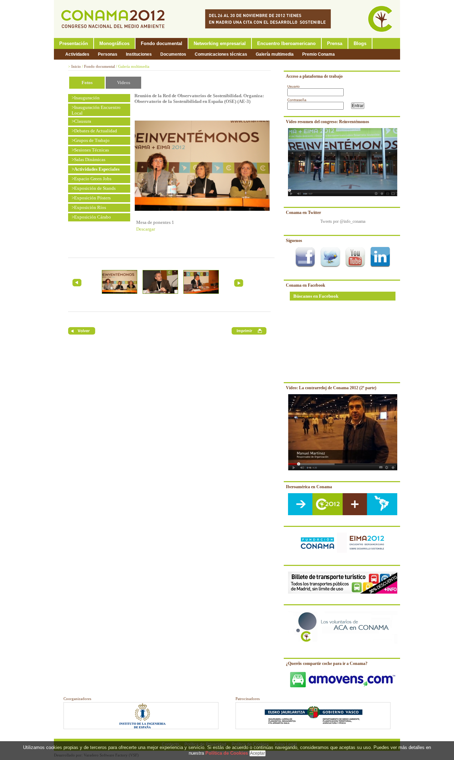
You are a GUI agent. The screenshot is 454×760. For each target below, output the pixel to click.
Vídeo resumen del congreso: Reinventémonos (327, 121)
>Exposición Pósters (91, 197)
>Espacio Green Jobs (91, 178)
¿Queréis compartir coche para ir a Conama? (326, 663)
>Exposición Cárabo (91, 217)
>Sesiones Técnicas (90, 150)
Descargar (145, 229)
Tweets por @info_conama (342, 221)
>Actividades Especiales (96, 169)
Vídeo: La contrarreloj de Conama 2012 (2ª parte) (331, 387)
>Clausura (81, 121)
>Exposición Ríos (89, 207)
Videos (123, 82)
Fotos (87, 82)
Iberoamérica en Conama (309, 486)
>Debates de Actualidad (94, 130)
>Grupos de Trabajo (91, 140)
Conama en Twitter (303, 212)
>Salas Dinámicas (88, 159)
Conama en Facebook (305, 285)
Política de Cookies (226, 753)
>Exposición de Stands (94, 188)
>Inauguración (86, 97)
